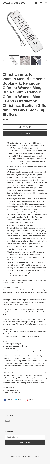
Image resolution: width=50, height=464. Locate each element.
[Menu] (46, 3)
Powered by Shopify (33, 456)
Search (7, 421)
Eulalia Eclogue (14, 3)
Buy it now (25, 133)
